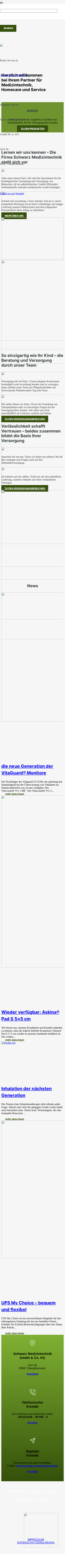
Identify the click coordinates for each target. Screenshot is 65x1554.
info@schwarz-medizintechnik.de (37, 1465)
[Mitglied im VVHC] (41, 1546)
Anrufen (32, 1422)
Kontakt (20, 193)
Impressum (36, 1539)
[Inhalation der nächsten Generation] (8, 1042)
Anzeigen (32, 1374)
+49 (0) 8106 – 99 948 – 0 (14, 75)
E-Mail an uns (7, 193)
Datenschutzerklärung (35, 1542)
